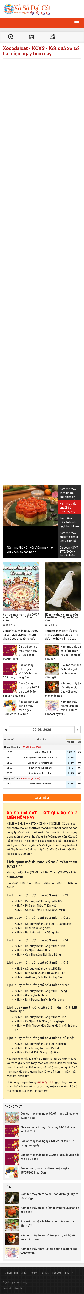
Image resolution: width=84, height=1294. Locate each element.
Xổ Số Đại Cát (45, 1082)
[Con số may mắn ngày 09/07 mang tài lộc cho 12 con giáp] (21, 586)
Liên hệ (68, 1273)
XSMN (45, 1273)
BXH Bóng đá (52, 37)
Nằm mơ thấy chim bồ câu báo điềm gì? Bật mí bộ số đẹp (61, 617)
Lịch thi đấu (31, 37)
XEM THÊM (42, 797)
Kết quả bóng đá (10, 37)
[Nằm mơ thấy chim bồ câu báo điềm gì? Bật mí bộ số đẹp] (63, 586)
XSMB (24, 1273)
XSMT (35, 1273)
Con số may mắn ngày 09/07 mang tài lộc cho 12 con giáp (21, 617)
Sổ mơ (56, 1273)
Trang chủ (10, 1273)
